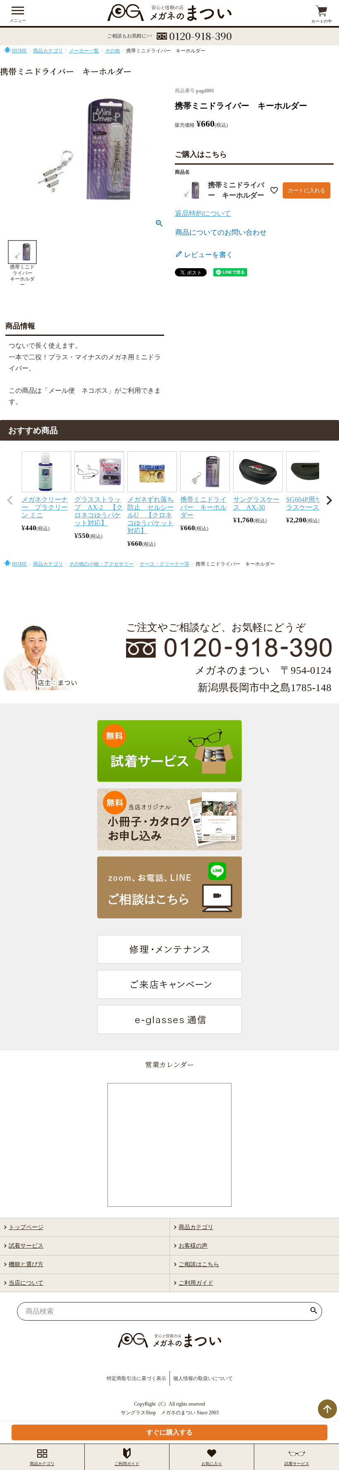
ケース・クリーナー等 (164, 564)
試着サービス (26, 1246)
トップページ (26, 1227)
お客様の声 (193, 1246)
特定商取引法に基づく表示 (136, 1378)
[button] (10, 500)
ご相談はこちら (199, 1264)
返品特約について (203, 213)
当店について (26, 1283)
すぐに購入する (169, 1432)
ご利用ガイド (196, 1283)
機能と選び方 (26, 1264)
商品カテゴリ (48, 51)
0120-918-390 (200, 35)
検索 (314, 1311)
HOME (19, 51)
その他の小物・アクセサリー (101, 564)
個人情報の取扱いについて (203, 1378)
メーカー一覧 (84, 51)
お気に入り (211, 1463)
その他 (112, 51)
